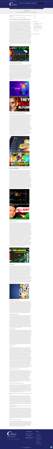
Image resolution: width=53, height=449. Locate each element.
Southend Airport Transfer (38, 438)
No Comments (24, 17)
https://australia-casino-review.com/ (17, 29)
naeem (16, 17)
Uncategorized (19, 17)
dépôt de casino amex (36, 30)
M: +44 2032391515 (29, 435)
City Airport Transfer (38, 435)
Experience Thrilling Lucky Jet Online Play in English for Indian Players (38, 23)
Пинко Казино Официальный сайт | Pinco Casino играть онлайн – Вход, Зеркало (38, 27)
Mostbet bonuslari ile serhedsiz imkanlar (38, 25)
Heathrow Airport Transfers (39, 434)
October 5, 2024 (11, 17)
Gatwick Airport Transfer (38, 442)
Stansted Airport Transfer (38, 439)
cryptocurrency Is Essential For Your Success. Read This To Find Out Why (20, 16)
